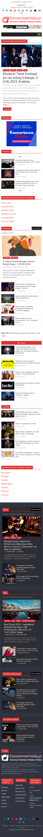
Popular (22, 343)
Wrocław (5, 476)
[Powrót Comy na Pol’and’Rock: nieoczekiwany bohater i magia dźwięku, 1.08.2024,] (7, 284)
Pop (25, 70)
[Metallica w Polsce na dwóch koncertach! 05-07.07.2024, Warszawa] (8, 360)
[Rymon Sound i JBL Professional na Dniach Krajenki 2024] (7, 295)
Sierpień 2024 (7, 206)
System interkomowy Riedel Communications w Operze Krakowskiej (25, 737)
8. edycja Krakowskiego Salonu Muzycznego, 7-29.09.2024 (19, 262)
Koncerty (6, 70)
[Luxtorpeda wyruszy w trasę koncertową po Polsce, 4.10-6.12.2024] (7, 160)
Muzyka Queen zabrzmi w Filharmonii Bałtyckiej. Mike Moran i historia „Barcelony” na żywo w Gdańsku (20, 545)
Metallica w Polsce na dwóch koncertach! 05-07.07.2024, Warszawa (27, 362)
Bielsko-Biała (6, 484)
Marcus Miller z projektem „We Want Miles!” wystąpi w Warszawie (27, 433)
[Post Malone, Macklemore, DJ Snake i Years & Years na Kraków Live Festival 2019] (8, 452)
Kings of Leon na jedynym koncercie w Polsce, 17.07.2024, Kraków (27, 373)
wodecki (14, 88)
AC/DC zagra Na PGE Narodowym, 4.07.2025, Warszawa (27, 577)
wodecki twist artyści (8, 91)
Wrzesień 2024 (7, 210)
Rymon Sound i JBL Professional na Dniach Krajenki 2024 (26, 297)
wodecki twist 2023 (31, 88)
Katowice (5, 491)
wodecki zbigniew (22, 94)
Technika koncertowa (28, 621)
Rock (19, 538)
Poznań (4, 480)
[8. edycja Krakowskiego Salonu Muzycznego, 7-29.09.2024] (21, 237)
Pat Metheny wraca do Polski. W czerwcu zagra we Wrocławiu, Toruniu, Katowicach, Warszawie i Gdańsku (27, 693)
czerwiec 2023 (7, 88)
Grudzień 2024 (7, 221)
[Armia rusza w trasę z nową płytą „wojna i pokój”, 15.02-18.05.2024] (8, 724)
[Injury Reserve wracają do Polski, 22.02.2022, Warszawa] (8, 658)
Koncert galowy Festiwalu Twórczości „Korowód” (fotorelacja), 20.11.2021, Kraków (27, 443)
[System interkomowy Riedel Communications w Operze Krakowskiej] (8, 734)
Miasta (20, 70)
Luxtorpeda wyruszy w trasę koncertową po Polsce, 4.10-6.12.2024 (27, 161)
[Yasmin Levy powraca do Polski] (8, 423)
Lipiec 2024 (6, 203)
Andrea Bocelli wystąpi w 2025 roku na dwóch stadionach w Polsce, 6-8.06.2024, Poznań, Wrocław (26, 183)
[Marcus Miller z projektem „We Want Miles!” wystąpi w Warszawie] (8, 431)
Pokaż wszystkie (37, 228)
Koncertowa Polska (22, 85)
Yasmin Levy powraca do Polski (25, 424)
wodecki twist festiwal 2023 (23, 91)
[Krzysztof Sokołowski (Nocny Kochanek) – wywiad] (8, 392)
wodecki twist (21, 88)
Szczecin (4, 495)
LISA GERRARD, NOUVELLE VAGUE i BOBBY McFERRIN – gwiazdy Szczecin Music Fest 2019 (27, 414)
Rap (13, 621)
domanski (21, 551)
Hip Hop (7, 621)
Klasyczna (14, 258)
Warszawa (5, 472)
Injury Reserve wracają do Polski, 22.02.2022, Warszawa (27, 660)
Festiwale (6, 258)
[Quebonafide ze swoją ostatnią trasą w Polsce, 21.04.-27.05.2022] (8, 647)
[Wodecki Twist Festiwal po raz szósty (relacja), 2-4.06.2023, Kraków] (21, 46)
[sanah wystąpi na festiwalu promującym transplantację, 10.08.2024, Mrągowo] (7, 306)
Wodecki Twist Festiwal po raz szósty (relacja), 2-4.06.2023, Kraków (20, 78)
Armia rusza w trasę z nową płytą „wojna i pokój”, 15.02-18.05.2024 (27, 726)
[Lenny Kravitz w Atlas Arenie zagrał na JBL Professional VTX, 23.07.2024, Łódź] (7, 170)
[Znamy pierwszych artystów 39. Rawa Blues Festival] (8, 382)
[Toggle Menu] (39, 34)
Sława (18, 621)
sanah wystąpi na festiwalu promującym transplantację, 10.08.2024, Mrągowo (24, 308)
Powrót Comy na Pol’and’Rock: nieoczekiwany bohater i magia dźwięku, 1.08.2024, (25, 286)
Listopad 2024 (7, 217)
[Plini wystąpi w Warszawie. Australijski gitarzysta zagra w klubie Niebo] (8, 564)
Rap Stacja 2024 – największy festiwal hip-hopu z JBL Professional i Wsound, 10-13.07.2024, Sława (19, 628)
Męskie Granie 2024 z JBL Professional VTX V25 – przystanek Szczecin (26, 320)
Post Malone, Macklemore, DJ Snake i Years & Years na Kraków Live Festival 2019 (27, 454)
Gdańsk (7, 538)
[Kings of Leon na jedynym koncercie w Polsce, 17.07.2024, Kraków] (8, 371)
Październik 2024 (8, 214)
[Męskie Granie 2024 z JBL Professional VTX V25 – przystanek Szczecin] (7, 318)
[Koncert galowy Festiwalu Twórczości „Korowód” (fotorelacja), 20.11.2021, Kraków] (8, 440)
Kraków (13, 70)
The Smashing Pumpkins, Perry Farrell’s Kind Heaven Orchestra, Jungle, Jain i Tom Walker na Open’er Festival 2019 (27, 350)
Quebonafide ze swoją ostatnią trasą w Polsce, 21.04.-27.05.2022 (27, 650)
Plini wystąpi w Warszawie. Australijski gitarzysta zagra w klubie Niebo (26, 567)
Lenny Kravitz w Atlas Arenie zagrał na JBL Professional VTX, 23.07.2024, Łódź (27, 172)
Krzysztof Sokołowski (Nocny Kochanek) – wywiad (24, 394)
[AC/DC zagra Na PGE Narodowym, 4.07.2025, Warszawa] (8, 575)
